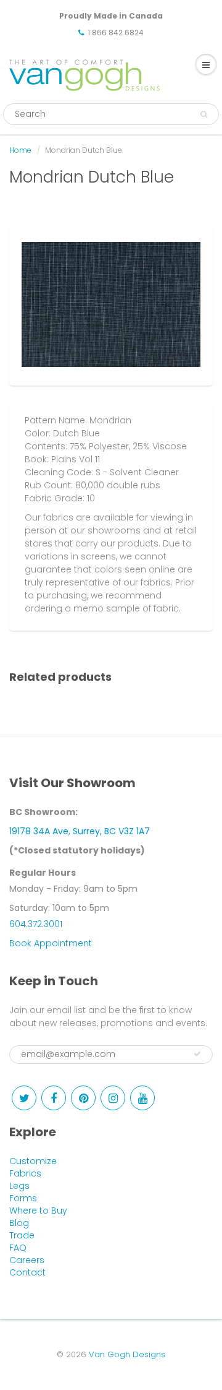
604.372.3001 (35, 924)
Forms (23, 1198)
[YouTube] (142, 1098)
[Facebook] (53, 1098)
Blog (19, 1223)
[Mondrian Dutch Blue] (111, 304)
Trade (22, 1235)
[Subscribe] (197, 1054)
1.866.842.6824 (116, 32)
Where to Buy (38, 1210)
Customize (33, 1161)
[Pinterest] (83, 1098)
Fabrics (25, 1173)
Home (20, 150)
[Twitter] (24, 1098)
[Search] (204, 114)
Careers (26, 1260)
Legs (19, 1186)
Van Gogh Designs (127, 1354)
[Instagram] (113, 1098)
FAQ (18, 1247)
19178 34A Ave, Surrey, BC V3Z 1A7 (79, 831)
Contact (27, 1272)
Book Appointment (50, 943)
